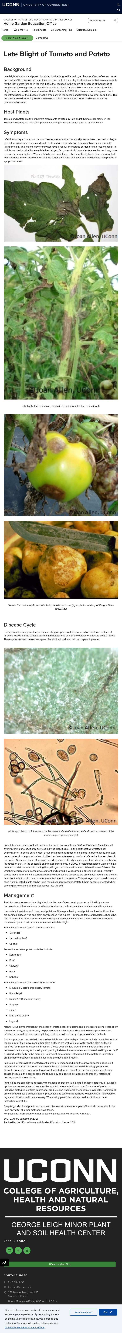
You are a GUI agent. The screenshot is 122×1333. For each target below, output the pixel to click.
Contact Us (42, 37)
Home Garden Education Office (30, 23)
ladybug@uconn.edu (19, 1287)
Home (4, 29)
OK (106, 1312)
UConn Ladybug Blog (59, 1264)
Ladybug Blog (16, 38)
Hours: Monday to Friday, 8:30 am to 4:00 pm (33, 1301)
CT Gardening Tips (61, 29)
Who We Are (21, 29)
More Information (83, 1312)
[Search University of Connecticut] (118, 4)
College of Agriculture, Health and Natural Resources (38, 20)
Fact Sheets (39, 29)
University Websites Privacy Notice (24, 1327)
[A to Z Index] (118, 9)
